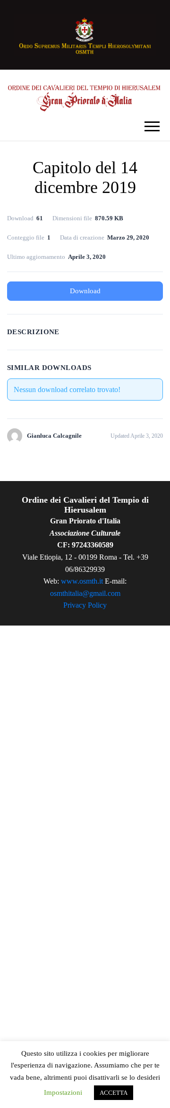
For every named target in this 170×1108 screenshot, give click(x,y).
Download (85, 291)
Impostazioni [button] (63, 1092)
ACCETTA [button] (114, 1092)
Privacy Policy (85, 605)
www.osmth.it (82, 581)
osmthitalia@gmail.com (85, 593)
